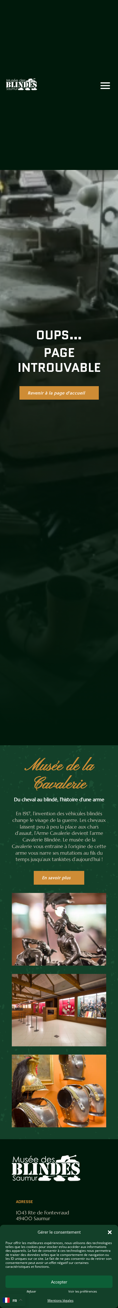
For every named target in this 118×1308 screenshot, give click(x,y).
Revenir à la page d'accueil (56, 393)
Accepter (59, 1282)
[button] (110, 1232)
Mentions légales (60, 1300)
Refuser (31, 1291)
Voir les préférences (82, 1291)
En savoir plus (56, 877)
